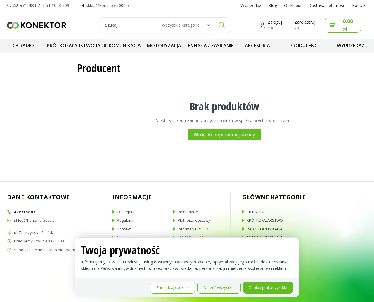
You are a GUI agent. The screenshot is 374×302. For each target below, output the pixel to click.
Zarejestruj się (305, 25)
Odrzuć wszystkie (219, 287)
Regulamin (126, 220)
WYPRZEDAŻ (350, 45)
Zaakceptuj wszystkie (268, 287)
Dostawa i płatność (326, 5)
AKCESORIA (257, 45)
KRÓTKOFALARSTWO (70, 45)
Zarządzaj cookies (172, 287)
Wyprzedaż (250, 5)
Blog (272, 5)
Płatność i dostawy (194, 220)
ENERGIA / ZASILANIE (210, 45)
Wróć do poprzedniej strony (224, 134)
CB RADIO (23, 45)
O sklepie (292, 5)
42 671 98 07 (27, 5)
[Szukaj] (222, 25)
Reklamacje (188, 211)
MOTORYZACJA (164, 45)
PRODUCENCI (304, 45)
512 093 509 (57, 5)
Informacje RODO (193, 229)
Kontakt (359, 5)
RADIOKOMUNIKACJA (117, 45)
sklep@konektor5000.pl (35, 220)
